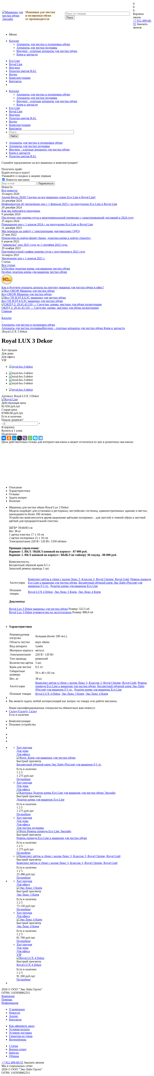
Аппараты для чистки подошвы (37, 47)
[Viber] (25, 438)
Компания (8, 996)
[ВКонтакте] (4, 438)
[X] (19, 438)
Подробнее (24, 779)
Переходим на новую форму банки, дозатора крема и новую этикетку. (46, 238)
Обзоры (14, 1056)
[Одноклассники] (9, 438)
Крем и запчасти (27, 54)
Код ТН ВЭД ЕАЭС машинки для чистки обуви (32, 301)
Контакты (15, 81)
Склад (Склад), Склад (23, 711)
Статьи (13, 1046)
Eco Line (14, 60)
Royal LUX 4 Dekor (40, 591)
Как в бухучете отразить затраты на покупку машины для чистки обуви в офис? (53, 287)
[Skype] (35, 438)
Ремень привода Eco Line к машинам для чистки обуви (91, 684)
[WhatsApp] (30, 438)
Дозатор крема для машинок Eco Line (74, 586)
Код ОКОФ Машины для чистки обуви (27, 294)
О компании (17, 1009)
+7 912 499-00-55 (12, 1062)
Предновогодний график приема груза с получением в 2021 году (43, 251)
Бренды (14, 1052)
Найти (14, 136)
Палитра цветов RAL (22, 71)
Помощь (7, 999)
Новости (14, 1012)
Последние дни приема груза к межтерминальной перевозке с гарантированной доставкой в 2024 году (68, 217)
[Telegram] (40, 438)
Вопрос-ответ (17, 1049)
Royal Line (15, 64)
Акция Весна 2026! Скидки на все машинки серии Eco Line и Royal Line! (49, 197)
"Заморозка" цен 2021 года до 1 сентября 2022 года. (35, 244)
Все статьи (8, 265)
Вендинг (14, 67)
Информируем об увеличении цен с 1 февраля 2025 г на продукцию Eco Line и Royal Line (59, 204)
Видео (13, 74)
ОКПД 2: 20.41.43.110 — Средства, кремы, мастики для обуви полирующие (50, 307)
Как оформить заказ (21, 1026)
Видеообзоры (17, 1039)
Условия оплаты (19, 1029)
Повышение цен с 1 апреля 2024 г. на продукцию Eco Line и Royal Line (47, 224)
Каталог (14, 40)
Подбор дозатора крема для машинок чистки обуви (34, 272)
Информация (10, 1003)
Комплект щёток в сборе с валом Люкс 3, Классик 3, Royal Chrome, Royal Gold (78, 579)
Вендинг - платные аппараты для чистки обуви (47, 51)
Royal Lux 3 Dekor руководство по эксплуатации (40, 612)
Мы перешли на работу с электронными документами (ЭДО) (41, 231)
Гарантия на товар (20, 1036)
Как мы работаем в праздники (21, 210)
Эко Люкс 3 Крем (65, 591)
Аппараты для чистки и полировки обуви (43, 44)
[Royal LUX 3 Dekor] (21, 366)
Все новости (9, 190)
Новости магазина (17, 179)
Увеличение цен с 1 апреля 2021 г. (23, 258)
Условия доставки (20, 1032)
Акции (13, 1016)
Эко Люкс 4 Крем (89, 591)
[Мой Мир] (14, 438)
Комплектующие (20, 77)
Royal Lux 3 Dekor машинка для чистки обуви (38, 608)
